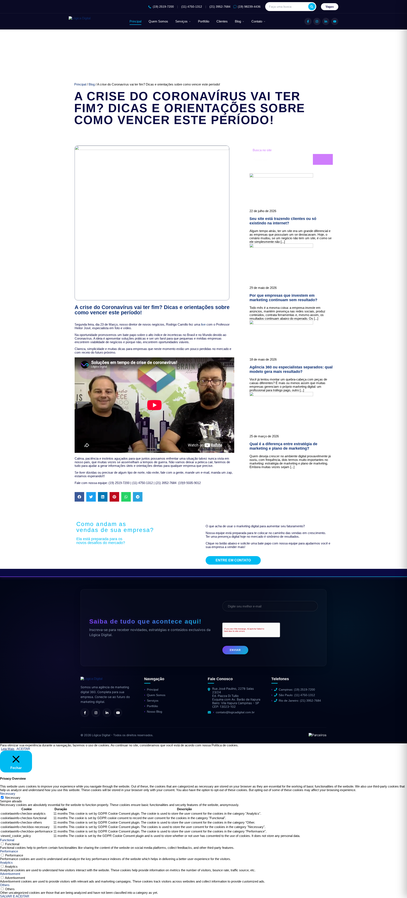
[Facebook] (308, 21)
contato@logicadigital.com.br (235, 712)
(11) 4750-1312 (191, 6)
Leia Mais (7, 749)
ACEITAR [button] (23, 749)
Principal (135, 21)
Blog (238, 21)
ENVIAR (235, 650)
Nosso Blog (154, 711)
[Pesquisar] (311, 6)
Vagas (330, 6)
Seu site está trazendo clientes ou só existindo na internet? (282, 221)
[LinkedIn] (325, 21)
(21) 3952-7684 (219, 6)
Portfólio (203, 21)
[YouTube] (334, 21)
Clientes (222, 21)
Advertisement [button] (10, 874)
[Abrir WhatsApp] (10, 887)
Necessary (12, 797)
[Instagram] (317, 21)
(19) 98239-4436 (249, 6)
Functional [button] (7, 840)
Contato (256, 21)
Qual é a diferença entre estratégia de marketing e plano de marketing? (283, 446)
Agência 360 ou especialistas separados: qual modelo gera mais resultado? (291, 369)
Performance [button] (9, 851)
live (203, 324)
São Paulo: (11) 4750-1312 (297, 695)
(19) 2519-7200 (163, 6)
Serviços (181, 21)
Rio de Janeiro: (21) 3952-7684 (300, 700)
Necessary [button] (7, 793)
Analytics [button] (6, 862)
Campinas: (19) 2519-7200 (297, 689)
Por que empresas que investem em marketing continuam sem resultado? (283, 297)
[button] (79, 497)
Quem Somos (158, 21)
